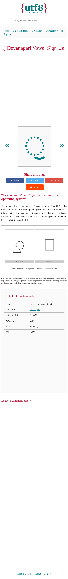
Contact (47, 573)
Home (6, 30)
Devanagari (37, 30)
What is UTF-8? (24, 573)
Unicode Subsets (20, 30)
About (38, 573)
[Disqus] (34, 447)
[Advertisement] (34, 89)
